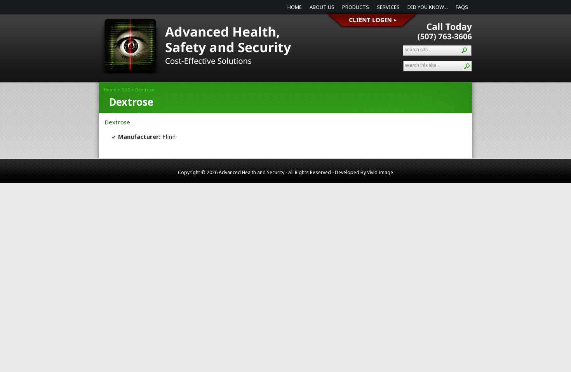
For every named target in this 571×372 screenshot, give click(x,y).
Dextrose (117, 122)
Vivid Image (380, 172)
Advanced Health (196, 50)
